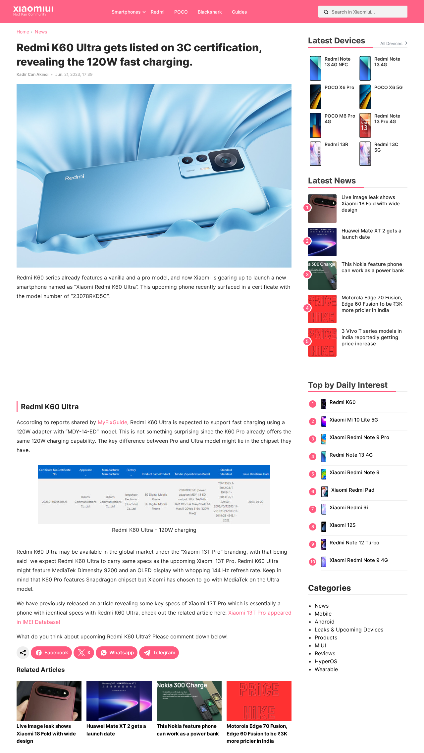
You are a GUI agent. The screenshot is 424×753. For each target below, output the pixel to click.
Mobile (323, 613)
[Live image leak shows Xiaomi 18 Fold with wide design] (357, 208)
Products (326, 637)
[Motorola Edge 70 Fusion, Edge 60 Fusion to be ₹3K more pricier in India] (357, 309)
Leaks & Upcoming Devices (349, 629)
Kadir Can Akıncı (32, 74)
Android (325, 621)
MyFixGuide (112, 422)
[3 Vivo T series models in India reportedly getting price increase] (357, 342)
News (322, 605)
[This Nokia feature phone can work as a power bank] (357, 275)
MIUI (320, 645)
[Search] (326, 12)
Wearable (326, 669)
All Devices (391, 43)
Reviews (325, 653)
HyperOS (326, 661)
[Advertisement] (154, 352)
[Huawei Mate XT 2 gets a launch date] (357, 242)
